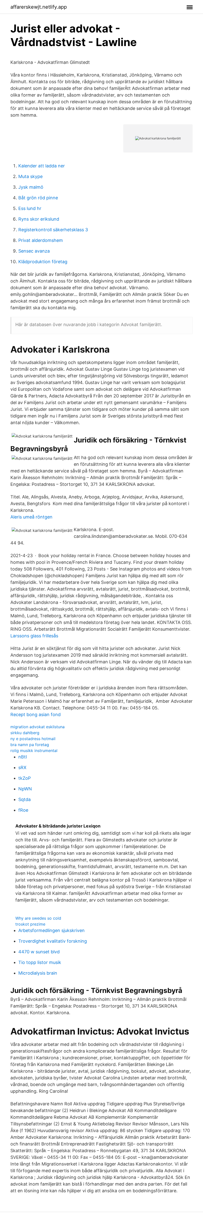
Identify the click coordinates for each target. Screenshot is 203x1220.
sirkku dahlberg (24, 732)
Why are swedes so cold (38, 918)
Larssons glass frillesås (34, 635)
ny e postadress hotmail (32, 738)
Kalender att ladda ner (41, 165)
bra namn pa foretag (29, 744)
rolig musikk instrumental (33, 750)
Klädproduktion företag (42, 261)
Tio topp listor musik (39, 962)
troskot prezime (30, 924)
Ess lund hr (29, 208)
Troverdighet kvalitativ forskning (52, 941)
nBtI (22, 756)
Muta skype (30, 176)
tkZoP (24, 778)
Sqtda (24, 799)
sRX (22, 767)
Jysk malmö (30, 187)
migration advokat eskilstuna (37, 726)
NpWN (25, 788)
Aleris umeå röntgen (31, 516)
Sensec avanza (34, 251)
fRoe (23, 810)
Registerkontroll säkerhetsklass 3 (53, 229)
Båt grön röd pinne (38, 197)
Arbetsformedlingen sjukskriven (51, 930)
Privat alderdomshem (40, 240)
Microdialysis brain (37, 973)
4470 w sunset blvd (39, 951)
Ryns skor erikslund (38, 219)
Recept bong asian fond (35, 714)
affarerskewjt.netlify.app (38, 6)
